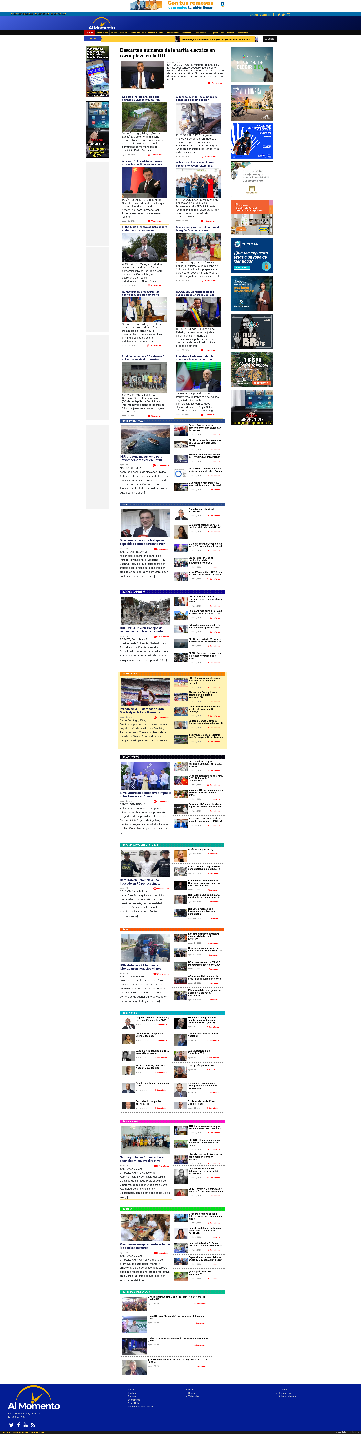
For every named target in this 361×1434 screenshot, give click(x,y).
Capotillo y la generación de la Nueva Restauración (152, 1052)
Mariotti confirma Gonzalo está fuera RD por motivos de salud (205, 545)
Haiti (190, 1389)
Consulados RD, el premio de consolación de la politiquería (204, 867)
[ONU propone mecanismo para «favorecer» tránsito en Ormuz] (146, 439)
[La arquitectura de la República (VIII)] (180, 1055)
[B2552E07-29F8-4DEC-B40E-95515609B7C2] (252, 407)
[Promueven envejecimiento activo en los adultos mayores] (146, 1227)
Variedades (186, 33)
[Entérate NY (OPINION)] (180, 855)
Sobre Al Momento (288, 1396)
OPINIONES (131, 1013)
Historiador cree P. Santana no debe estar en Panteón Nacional (205, 1157)
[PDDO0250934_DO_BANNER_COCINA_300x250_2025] (252, 217)
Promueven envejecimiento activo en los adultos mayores (145, 1246)
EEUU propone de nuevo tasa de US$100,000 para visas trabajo (205, 442)
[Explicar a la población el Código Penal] (180, 1105)
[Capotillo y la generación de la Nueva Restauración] (128, 1055)
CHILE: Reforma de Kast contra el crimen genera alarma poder (205, 599)
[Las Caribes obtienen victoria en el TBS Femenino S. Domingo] (181, 711)
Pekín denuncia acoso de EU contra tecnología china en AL (205, 626)
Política (114, 33)
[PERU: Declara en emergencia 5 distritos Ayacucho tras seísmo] (181, 657)
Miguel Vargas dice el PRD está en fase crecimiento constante (206, 573)
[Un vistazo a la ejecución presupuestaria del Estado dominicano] (180, 1089)
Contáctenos (242, 33)
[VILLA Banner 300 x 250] (252, 102)
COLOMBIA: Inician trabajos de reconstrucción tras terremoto (141, 629)
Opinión (215, 33)
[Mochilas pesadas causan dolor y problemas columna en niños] (181, 1217)
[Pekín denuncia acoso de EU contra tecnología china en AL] (181, 628)
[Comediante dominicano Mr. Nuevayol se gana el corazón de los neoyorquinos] (180, 885)
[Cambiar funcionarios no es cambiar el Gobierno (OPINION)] (181, 531)
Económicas (135, 33)
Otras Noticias (102, 33)
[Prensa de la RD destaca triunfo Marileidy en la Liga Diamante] (146, 692)
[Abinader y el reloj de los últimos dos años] (128, 1038)
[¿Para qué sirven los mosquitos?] (181, 1276)
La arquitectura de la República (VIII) (199, 1052)
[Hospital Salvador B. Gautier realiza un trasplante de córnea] (181, 1247)
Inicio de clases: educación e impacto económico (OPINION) (205, 819)
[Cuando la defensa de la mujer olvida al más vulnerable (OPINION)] (181, 1233)
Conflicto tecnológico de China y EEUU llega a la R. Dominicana (206, 778)
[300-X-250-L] (252, 331)
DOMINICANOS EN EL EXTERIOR (141, 845)
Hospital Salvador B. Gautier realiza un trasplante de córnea (205, 1244)
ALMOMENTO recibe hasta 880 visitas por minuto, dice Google (206, 470)
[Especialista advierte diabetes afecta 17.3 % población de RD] (181, 1261)
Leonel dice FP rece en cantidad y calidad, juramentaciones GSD (201, 560)
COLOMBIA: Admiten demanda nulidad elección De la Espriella (195, 293)
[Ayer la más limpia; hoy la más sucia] (128, 1088)
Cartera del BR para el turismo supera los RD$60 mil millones (205, 805)
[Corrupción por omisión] (180, 1071)
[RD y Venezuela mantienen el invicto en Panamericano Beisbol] (181, 682)
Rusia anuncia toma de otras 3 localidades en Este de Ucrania (205, 612)
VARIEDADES (131, 1121)
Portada (132, 1389)
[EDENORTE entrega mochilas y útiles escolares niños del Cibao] (181, 1143)
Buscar (271, 39)
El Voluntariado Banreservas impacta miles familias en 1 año (145, 794)
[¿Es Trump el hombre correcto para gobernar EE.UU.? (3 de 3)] (134, 1367)
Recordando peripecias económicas (148, 1102)
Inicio (89, 32)
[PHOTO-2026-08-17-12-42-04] (252, 64)
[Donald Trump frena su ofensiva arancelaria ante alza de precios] (181, 430)
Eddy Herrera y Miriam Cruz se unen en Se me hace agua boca (206, 1190)
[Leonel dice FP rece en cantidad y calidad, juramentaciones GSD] (181, 562)
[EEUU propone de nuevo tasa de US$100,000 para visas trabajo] (181, 444)
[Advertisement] (97, 204)
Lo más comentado (201, 33)
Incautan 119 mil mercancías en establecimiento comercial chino (206, 792)
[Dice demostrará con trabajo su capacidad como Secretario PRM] (146, 523)
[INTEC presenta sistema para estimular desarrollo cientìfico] (181, 1130)
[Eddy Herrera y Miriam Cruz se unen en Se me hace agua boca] (181, 1192)
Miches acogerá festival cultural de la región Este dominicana (198, 229)
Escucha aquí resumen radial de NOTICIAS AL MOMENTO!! (205, 455)
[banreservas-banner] (252, 293)
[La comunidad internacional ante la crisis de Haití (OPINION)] (180, 937)
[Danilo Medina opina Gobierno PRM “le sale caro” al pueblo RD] (134, 1304)
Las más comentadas (137, 1292)
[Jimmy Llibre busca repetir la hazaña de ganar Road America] (181, 739)
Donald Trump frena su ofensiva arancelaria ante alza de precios (205, 427)
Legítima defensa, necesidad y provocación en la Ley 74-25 (231, 39)
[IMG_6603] (252, 369)
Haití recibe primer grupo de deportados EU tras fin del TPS (205, 949)
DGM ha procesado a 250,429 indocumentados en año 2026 (204, 963)
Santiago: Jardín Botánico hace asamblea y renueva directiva (142, 1159)
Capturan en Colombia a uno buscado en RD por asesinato (140, 881)
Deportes (123, 33)
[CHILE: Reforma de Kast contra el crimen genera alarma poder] (181, 601)
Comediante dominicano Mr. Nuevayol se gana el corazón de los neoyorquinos (204, 883)
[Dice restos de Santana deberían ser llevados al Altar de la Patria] (181, 1176)
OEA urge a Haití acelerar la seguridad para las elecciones (204, 977)
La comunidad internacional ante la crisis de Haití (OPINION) (203, 936)
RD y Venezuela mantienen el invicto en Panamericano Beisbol (204, 680)
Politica (130, 504)
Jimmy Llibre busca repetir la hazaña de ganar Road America (206, 736)
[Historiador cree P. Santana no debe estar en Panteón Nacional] (181, 1159)
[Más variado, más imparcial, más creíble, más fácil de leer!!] (181, 487)
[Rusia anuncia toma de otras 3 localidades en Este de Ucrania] (181, 615)
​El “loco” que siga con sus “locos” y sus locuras (150, 1066)
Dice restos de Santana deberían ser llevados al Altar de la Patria (204, 1171)
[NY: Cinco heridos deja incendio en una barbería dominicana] (180, 912)
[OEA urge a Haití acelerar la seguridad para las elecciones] (180, 980)
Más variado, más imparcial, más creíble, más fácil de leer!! (205, 484)
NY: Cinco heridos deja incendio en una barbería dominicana (201, 911)
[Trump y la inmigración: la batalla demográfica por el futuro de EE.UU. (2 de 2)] (180, 1023)
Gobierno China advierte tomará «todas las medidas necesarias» (142, 163)
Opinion (191, 1393)
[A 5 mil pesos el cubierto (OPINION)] (181, 514)
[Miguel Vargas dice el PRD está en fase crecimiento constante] (181, 576)
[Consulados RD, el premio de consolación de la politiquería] (180, 871)
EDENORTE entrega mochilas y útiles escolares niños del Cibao (205, 1142)
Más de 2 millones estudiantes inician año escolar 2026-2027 (195, 164)
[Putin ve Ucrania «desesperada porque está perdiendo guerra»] (134, 1346)
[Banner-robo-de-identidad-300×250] (252, 255)
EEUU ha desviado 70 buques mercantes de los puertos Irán (205, 640)
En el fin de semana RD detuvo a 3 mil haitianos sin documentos (143, 358)
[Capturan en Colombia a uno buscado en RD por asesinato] (145, 863)
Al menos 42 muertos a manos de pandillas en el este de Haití (197, 98)
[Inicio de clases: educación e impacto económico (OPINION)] (181, 823)
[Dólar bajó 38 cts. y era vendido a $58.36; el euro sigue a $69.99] (181, 766)
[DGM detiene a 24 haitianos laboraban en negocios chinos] (145, 948)
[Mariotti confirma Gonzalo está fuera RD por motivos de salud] (181, 547)
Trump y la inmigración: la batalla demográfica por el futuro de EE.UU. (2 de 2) (202, 1020)
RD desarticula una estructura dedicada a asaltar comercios (141, 293)
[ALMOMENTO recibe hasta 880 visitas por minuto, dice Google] (181, 473)
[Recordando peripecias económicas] (128, 1105)
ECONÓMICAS (132, 757)
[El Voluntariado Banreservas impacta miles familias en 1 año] (146, 775)
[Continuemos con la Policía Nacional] (180, 1039)
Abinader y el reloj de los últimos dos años (149, 1034)
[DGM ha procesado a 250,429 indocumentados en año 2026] (180, 966)
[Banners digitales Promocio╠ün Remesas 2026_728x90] (180, 4)
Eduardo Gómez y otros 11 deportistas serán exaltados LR (206, 722)
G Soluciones (354, 1432)
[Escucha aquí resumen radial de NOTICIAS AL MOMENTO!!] (181, 458)
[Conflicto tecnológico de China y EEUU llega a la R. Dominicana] (181, 780)
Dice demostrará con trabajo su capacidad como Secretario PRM (143, 542)
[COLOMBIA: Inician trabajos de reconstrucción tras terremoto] (146, 610)
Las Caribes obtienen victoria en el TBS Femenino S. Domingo (205, 709)
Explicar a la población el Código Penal (201, 1102)
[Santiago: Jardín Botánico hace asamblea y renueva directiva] (146, 1140)
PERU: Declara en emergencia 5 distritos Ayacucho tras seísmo (205, 655)
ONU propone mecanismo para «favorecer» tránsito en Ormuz (141, 458)
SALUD (128, 1209)
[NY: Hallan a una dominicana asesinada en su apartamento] (180, 899)
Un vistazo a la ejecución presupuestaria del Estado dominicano (202, 1085)
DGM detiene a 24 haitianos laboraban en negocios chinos (140, 966)
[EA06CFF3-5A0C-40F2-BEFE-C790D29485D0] (97, 129)
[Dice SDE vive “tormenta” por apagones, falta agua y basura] (134, 1324)
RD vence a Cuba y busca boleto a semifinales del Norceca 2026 (203, 695)
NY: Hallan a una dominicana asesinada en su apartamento (204, 896)
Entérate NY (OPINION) (200, 849)
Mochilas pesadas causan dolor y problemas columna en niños (205, 1216)
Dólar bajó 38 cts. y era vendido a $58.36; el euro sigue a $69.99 (206, 764)
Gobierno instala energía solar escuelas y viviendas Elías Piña (141, 98)
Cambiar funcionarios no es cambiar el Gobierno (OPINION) (205, 526)
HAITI (128, 929)
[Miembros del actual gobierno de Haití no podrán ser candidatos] (180, 994)
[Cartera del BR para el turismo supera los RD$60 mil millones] (181, 809)
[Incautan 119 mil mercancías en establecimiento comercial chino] (181, 793)
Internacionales (173, 33)
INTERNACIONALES (135, 592)
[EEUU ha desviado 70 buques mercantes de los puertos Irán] (181, 643)
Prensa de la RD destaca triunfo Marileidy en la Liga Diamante (142, 710)
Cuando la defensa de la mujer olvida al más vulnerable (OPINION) (205, 1230)
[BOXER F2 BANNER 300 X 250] (252, 140)
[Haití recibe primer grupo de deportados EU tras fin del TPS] (180, 952)
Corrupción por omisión (201, 1065)
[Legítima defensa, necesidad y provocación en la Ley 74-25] (128, 1023)
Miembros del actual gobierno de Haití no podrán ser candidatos (204, 993)
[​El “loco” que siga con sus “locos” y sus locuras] (128, 1070)
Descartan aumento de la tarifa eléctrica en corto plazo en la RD (167, 53)
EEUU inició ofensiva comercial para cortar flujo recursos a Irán (144, 228)
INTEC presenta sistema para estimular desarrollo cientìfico (205, 1127)
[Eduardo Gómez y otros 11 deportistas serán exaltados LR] (181, 724)
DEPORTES (131, 673)
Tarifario (230, 33)
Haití (222, 33)
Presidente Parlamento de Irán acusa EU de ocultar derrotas (195, 358)
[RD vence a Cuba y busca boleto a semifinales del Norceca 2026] (181, 696)
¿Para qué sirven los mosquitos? (200, 1272)
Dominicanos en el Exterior (153, 33)
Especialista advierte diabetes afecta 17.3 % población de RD (205, 1258)
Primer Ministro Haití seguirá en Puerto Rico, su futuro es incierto (153, 39)
